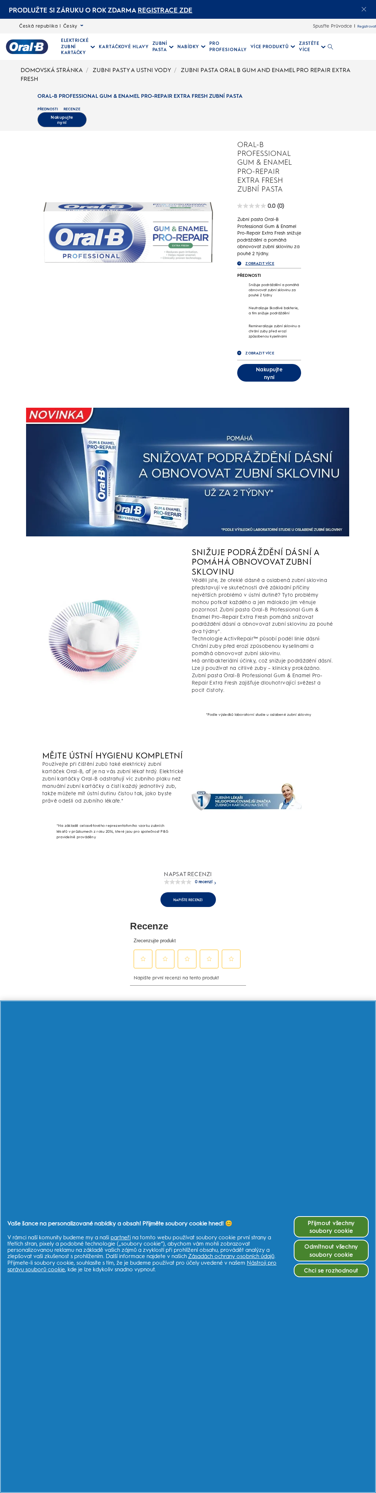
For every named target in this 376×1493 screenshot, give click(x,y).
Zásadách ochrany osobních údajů (231, 1256)
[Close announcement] (364, 9)
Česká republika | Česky (48, 26)
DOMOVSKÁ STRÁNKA (52, 70)
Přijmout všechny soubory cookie (331, 1227)
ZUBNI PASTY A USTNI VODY (132, 70)
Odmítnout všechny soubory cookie (331, 1250)
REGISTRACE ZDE (165, 10)
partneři (121, 1237)
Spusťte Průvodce (332, 26)
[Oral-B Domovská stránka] (27, 46)
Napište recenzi (188, 900)
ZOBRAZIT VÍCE (259, 263)
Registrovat (366, 26)
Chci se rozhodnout (331, 1270)
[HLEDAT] (330, 46)
